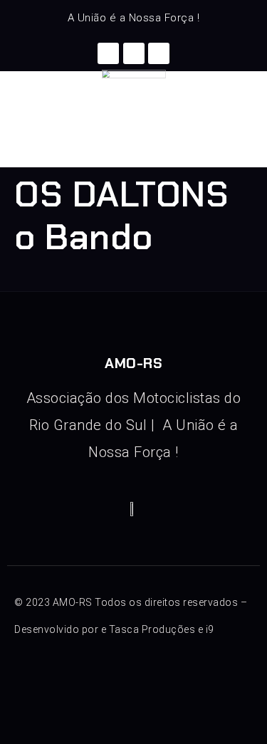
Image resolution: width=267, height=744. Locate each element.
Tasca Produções (152, 629)
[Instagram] (134, 53)
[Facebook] (108, 53)
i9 (210, 629)
